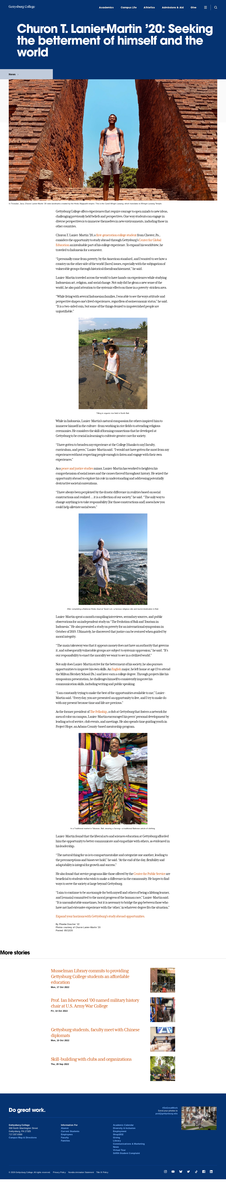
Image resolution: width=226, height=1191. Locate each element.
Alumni (65, 1128)
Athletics (149, 7)
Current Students (70, 1131)
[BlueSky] (180, 1172)
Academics (106, 7)
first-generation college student (116, 235)
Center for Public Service (149, 874)
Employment (119, 1131)
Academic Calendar (123, 1125)
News (12, 74)
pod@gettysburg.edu (167, 1113)
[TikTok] (196, 1172)
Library (117, 1140)
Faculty (65, 1137)
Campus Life (129, 7)
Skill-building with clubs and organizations (91, 1059)
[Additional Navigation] (205, 7)
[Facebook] (203, 1172)
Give (193, 7)
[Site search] (215, 7)
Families (65, 1140)
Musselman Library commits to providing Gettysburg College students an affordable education (90, 976)
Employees (67, 1134)
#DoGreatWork (170, 1108)
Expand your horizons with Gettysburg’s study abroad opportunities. (100, 916)
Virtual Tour (119, 1150)
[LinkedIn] (211, 1172)
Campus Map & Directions (23, 1137)
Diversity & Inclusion (124, 1128)
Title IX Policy (102, 1172)
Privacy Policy (59, 1172)
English (116, 669)
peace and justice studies (77, 468)
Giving (116, 1137)
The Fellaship (98, 712)
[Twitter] (188, 1172)
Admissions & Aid (173, 7)
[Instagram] (165, 1172)
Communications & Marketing (129, 1144)
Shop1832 (118, 1134)
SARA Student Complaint (126, 1153)
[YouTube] (173, 1172)
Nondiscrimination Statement (81, 1172)
